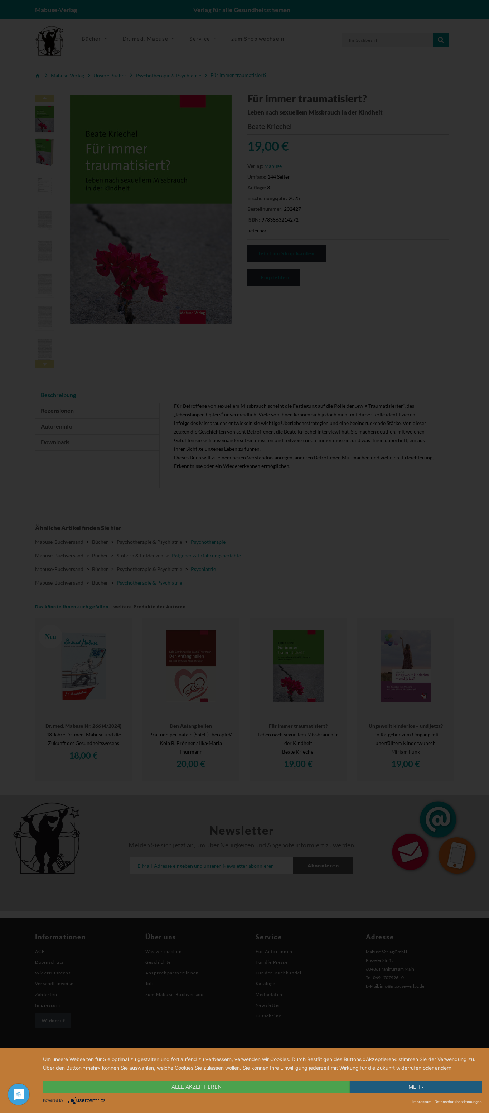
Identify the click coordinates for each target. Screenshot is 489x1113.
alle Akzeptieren (196, 1086)
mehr (416, 1086)
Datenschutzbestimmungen (458, 1101)
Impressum (421, 1101)
